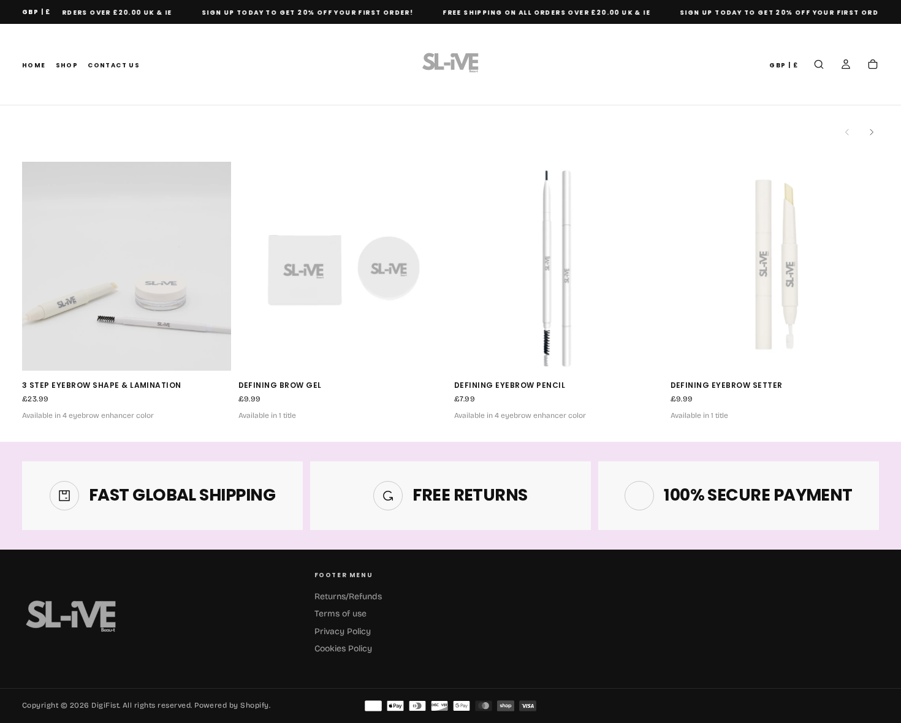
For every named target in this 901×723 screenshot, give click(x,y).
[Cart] (873, 66)
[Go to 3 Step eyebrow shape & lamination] (126, 266)
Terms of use (340, 613)
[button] (36, 12)
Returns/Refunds (348, 596)
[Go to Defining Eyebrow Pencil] (558, 266)
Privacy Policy (342, 631)
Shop (67, 65)
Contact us (114, 65)
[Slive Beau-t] (71, 618)
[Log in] (846, 66)
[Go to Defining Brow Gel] (342, 266)
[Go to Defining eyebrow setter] (775, 266)
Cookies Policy (343, 648)
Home (34, 65)
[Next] (871, 132)
